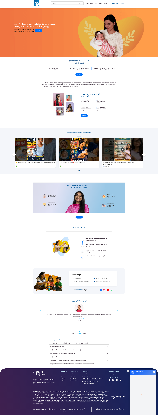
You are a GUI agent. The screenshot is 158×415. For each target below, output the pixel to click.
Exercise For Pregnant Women (76, 392)
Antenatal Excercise (52, 392)
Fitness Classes (71, 394)
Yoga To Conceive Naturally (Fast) (78, 400)
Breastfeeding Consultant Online (58, 395)
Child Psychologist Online (72, 395)
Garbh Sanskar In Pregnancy (102, 392)
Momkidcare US (95, 401)
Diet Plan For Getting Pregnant (69, 391)
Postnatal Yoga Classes (50, 394)
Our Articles (62, 378)
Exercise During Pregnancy (103, 391)
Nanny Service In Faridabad (71, 398)
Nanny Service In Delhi (93, 395)
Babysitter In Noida (94, 397)
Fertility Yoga (90, 400)
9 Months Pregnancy (50, 401)
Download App (112, 374)
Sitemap (83, 376)
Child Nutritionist (82, 395)
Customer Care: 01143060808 (88, 383)
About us (62, 373)
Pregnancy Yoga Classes (89, 392)
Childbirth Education (80, 394)
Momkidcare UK (103, 401)
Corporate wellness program (57, 400)
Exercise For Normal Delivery (41, 392)
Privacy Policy (73, 378)
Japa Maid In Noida (94, 398)
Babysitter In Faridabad (83, 397)
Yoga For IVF (67, 400)
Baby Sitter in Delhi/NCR (84, 398)
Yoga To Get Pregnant (56, 391)
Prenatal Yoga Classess (63, 392)
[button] (78, 170)
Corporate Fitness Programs (44, 400)
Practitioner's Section (74, 373)
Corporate (89, 376)
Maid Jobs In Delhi (104, 400)
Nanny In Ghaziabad (72, 397)
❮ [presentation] (14, 155)
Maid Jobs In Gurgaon (39, 401)
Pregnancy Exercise (92, 391)
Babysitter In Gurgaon (52, 397)
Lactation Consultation (82, 391)
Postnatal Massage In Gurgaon (72, 401)
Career (61, 376)
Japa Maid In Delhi (60, 398)
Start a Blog (72, 376)
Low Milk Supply (100, 394)
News (71, 383)
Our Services (63, 383)
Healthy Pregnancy (60, 401)
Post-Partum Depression (61, 394)
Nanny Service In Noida (104, 395)
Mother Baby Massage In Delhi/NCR (47, 398)
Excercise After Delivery (85, 401)
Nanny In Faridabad (62, 397)
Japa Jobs (96, 400)
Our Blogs (62, 380)
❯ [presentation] (144, 155)
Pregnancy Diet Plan (39, 394)
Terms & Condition (74, 380)
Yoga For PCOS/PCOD (46, 391)
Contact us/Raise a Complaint (88, 373)
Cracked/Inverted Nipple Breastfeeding (41, 395)
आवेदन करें (38, 30)
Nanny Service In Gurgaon (40, 397)
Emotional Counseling (91, 394)
